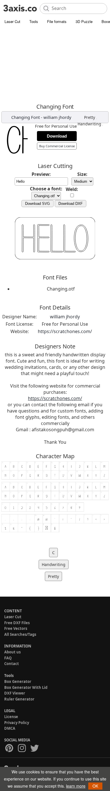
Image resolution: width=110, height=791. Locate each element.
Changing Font (25, 117)
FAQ (8, 657)
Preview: (41, 174)
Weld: (72, 189)
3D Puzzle (84, 21)
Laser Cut (12, 21)
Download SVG (37, 203)
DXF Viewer (14, 693)
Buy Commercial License (57, 146)
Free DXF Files (17, 622)
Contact (11, 663)
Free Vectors (15, 628)
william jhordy (57, 117)
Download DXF (70, 203)
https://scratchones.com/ (65, 331)
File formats (57, 21)
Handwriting (89, 124)
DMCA (9, 728)
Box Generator (17, 681)
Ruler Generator (19, 699)
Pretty (89, 117)
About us (12, 652)
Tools (33, 21)
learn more (75, 786)
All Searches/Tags (20, 634)
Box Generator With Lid (25, 687)
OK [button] (95, 786)
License (11, 716)
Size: (82, 174)
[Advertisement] (55, 65)
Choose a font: (46, 189)
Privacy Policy (16, 722)
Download (57, 136)
